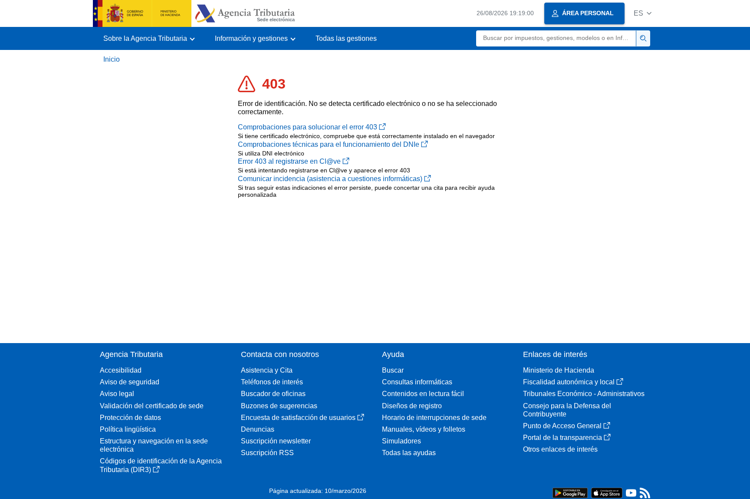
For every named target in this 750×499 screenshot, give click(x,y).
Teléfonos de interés (272, 382)
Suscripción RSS (267, 452)
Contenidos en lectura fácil (423, 393)
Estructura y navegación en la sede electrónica (154, 445)
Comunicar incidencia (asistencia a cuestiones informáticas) (330, 178)
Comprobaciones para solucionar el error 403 (307, 127)
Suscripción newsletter (276, 441)
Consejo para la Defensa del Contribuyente (567, 410)
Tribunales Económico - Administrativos (584, 393)
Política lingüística (128, 429)
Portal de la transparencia (562, 437)
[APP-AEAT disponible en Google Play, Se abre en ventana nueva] (570, 492)
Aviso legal (117, 393)
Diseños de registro (412, 406)
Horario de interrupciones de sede (434, 417)
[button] (642, 13)
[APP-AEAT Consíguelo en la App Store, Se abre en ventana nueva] (606, 492)
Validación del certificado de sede (152, 406)
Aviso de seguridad (129, 382)
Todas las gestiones (346, 38)
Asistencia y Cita (267, 370)
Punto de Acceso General (562, 426)
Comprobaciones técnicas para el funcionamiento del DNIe (328, 144)
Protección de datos (130, 417)
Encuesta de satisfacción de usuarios (298, 417)
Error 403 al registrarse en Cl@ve (289, 161)
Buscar (393, 370)
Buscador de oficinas (273, 393)
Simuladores (401, 441)
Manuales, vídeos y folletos (423, 429)
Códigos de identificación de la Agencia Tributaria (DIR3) (161, 465)
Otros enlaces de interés (560, 449)
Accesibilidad (120, 370)
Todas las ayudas (409, 452)
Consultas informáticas (417, 382)
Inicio (111, 59)
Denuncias (257, 429)
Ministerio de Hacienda (558, 370)
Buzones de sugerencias (279, 406)
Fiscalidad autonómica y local (569, 382)
